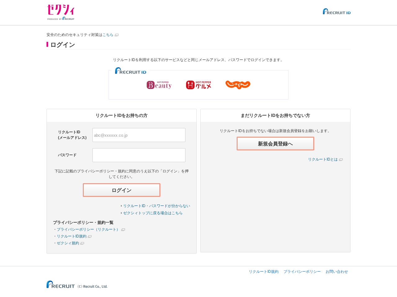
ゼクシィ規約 (68, 243)
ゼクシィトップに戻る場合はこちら (153, 213)
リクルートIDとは (323, 159)
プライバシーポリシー (302, 271)
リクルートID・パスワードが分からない (156, 206)
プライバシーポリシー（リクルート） (88, 229)
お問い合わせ (337, 271)
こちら (108, 35)
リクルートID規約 (72, 236)
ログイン (122, 190)
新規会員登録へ (275, 143)
